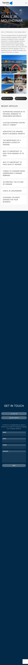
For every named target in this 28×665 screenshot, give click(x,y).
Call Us (15, 413)
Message (5, 451)
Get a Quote (15, 417)
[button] (26, 3)
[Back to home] (7, 3)
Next (17, 98)
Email (4, 438)
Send (14, 465)
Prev (4, 98)
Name (4, 432)
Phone (5, 445)
